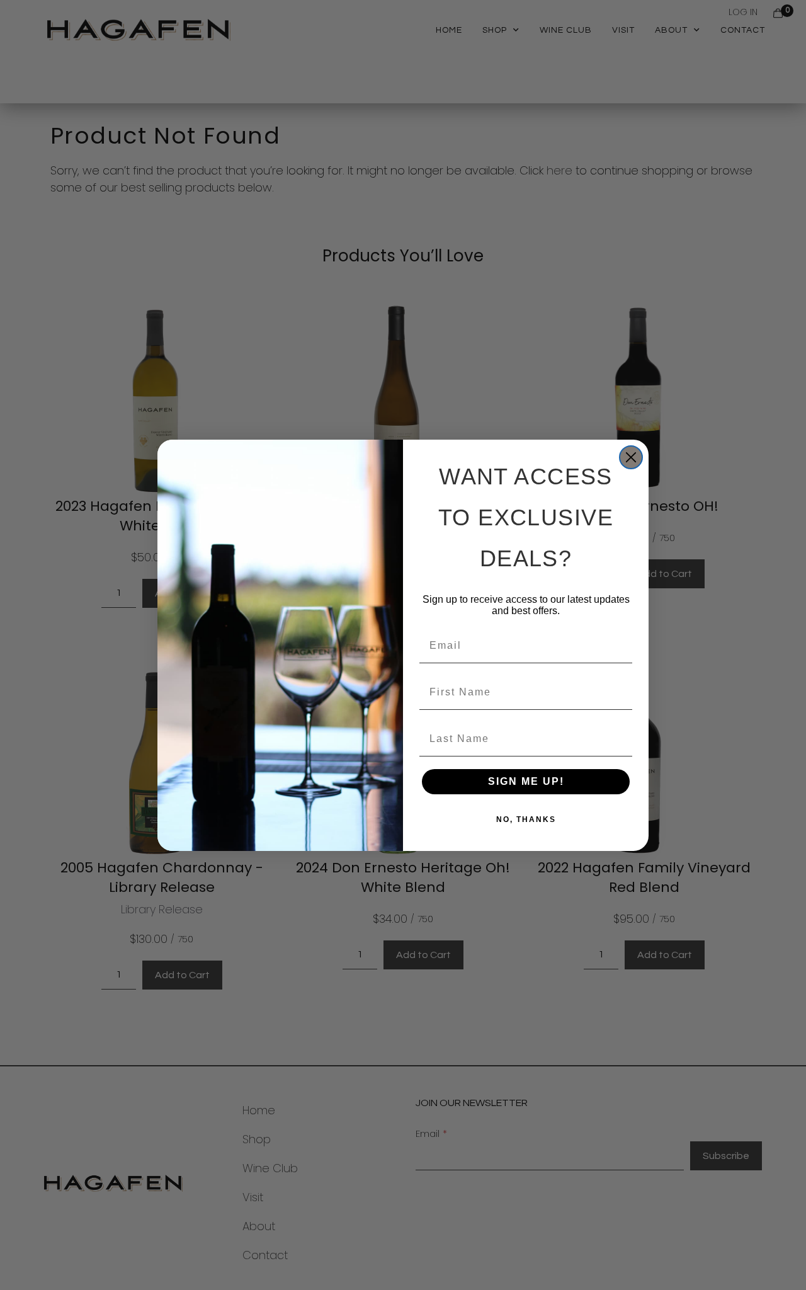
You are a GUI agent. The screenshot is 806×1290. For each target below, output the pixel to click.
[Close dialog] (631, 457)
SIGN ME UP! (526, 781)
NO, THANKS (526, 819)
